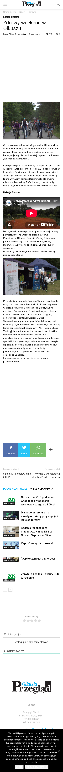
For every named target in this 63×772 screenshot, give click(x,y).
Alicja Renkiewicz (17, 34)
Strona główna (9, 12)
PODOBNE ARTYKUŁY (15, 488)
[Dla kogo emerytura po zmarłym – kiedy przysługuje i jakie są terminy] (11, 515)
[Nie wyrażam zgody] (59, 750)
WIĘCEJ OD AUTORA (41, 488)
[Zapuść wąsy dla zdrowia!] (11, 545)
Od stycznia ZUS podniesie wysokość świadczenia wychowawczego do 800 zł (38, 501)
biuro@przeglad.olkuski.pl (39, 729)
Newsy (22, 12)
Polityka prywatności (36, 766)
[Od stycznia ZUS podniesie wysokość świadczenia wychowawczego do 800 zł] (11, 500)
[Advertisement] (31, 69)
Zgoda (19, 766)
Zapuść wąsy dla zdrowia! (37, 543)
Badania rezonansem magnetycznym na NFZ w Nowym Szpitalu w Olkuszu (37, 531)
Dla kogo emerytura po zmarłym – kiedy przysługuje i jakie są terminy (39, 516)
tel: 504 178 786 (31, 722)
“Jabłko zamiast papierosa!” (38, 558)
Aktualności (9, 503)
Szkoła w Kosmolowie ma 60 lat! (17, 475)
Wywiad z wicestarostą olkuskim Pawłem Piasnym (46, 475)
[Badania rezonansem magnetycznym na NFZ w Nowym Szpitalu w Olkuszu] (11, 531)
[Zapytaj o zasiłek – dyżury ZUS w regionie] (11, 576)
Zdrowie (32, 12)
